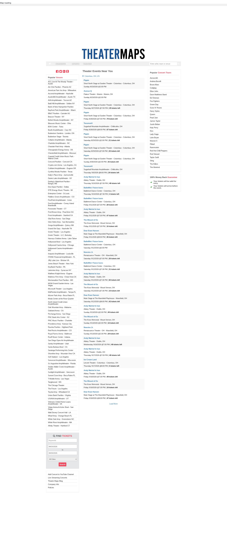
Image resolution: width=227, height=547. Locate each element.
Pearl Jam (154, 118)
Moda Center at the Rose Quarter (61, 299)
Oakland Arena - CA (55, 311)
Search (62, 464)
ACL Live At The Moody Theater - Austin (61, 83)
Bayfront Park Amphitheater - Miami (62, 110)
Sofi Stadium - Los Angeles (58, 357)
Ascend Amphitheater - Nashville (60, 94)
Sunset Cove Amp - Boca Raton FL (61, 375)
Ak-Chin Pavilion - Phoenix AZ (59, 87)
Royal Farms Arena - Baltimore (60, 334)
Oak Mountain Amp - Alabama (59, 307)
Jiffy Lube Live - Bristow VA (58, 260)
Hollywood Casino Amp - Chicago (61, 245)
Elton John (154, 91)
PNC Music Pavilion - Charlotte (60, 320)
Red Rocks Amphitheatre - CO (60, 330)
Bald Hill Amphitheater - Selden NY (61, 103)
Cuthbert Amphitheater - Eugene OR (62, 168)
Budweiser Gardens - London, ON (61, 133)
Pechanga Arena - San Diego (59, 314)
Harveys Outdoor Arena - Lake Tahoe (62, 238)
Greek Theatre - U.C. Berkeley (60, 235)
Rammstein (154, 147)
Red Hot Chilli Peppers (158, 151)
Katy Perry (154, 128)
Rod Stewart (154, 154)
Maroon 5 (153, 141)
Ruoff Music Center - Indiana (59, 337)
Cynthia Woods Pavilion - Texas (60, 172)
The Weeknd (155, 167)
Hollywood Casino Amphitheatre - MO (61, 249)
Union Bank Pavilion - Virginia (59, 395)
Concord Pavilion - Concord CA (60, 162)
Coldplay (153, 88)
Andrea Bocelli (155, 81)
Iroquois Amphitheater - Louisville (60, 254)
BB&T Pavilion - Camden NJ (59, 113)
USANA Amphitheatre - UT (58, 399)
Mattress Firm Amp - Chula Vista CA (62, 277)
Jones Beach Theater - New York (61, 264)
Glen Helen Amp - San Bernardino (61, 222)
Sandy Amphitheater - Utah (58, 344)
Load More (113, 404)
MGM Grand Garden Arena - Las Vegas (60, 284)
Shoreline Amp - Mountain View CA (61, 354)
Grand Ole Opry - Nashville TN (60, 229)
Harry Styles (155, 111)
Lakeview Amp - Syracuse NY (59, 270)
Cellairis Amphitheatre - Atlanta (60, 140)
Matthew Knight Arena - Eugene (60, 273)
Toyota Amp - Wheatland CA (59, 392)
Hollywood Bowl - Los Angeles (59, 242)
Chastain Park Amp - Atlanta (59, 146)
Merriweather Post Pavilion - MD (60, 280)
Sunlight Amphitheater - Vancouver (61, 372)
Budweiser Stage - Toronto (58, 137)
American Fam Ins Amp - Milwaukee (62, 90)
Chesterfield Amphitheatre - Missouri (62, 153)
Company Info (53, 484)
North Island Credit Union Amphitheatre (57, 303)
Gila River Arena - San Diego (59, 219)
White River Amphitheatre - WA (60, 422)
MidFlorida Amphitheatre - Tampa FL (62, 292)
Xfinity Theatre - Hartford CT (59, 426)
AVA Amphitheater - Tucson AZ (60, 100)
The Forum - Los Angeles (58, 389)
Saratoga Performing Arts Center (60, 350)
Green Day (154, 104)
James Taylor (155, 121)
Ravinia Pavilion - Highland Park (60, 327)
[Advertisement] (113, 539)
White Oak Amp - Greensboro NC (61, 419)
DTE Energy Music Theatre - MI (60, 190)
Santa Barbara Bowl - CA (57, 347)
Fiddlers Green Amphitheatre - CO (61, 197)
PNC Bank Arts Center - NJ (58, 317)
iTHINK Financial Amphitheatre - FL (61, 257)
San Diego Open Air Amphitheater (61, 340)
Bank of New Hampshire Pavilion (60, 107)
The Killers (154, 164)
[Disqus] (113, 438)
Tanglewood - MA (54, 382)
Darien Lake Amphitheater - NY (60, 178)
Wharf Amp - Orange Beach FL (60, 416)
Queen (152, 114)
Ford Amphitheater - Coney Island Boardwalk (61, 204)
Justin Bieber (155, 124)
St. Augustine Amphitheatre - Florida (62, 363)
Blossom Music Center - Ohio (59, 123)
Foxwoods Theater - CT (57, 209)
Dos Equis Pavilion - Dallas (58, 187)
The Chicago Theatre (56, 385)
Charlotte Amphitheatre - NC (59, 143)
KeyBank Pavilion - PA (56, 267)
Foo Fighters (155, 101)
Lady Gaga (154, 134)
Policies (51, 488)
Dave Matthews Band (158, 95)
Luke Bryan (154, 137)
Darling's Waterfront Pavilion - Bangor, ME (59, 183)
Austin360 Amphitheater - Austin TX (61, 97)
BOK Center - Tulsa (55, 127)
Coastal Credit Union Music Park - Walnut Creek (61, 157)
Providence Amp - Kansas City (60, 324)
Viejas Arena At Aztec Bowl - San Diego (60, 408)
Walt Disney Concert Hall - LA (59, 412)
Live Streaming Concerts (57, 478)
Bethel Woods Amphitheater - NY (60, 120)
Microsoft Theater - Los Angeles (60, 289)
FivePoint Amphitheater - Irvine (60, 200)
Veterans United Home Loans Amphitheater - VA (59, 403)
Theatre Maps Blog (55, 481)
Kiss (151, 131)
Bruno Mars (154, 85)
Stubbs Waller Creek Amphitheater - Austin (62, 368)
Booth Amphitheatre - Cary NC (60, 130)
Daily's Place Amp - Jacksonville (60, 175)
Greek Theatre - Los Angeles (59, 232)
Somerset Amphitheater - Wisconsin (62, 360)
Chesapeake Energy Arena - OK (60, 150)
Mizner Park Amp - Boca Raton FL (61, 295)
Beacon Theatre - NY (56, 117)
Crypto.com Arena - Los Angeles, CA (62, 165)
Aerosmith (154, 78)
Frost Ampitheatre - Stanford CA (60, 215)
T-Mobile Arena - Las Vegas (58, 379)
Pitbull (152, 144)
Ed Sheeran (154, 98)
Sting (152, 161)
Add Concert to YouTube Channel (61, 474)
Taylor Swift (154, 157)
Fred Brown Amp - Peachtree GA (61, 212)
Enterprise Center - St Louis (58, 193)
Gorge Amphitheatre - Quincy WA (61, 225)
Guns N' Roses (156, 108)
